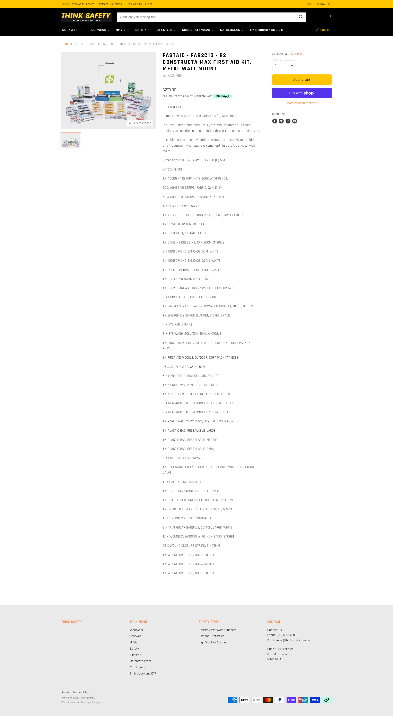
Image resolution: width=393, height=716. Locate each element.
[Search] (300, 17)
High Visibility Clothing (139, 4)
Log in (325, 30)
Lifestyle (164, 30)
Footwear (98, 30)
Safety (141, 30)
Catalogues (230, 30)
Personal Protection (110, 4)
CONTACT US (324, 4)
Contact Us (274, 630)
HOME (308, 4)
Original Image (92, 702)
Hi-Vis (121, 30)
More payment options (302, 103)
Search (65, 692)
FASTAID (174, 75)
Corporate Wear (196, 30)
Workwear (71, 30)
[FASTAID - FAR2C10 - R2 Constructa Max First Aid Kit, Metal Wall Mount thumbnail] (71, 140)
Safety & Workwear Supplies (77, 4)
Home (65, 44)
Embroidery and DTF (267, 30)
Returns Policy (81, 692)
